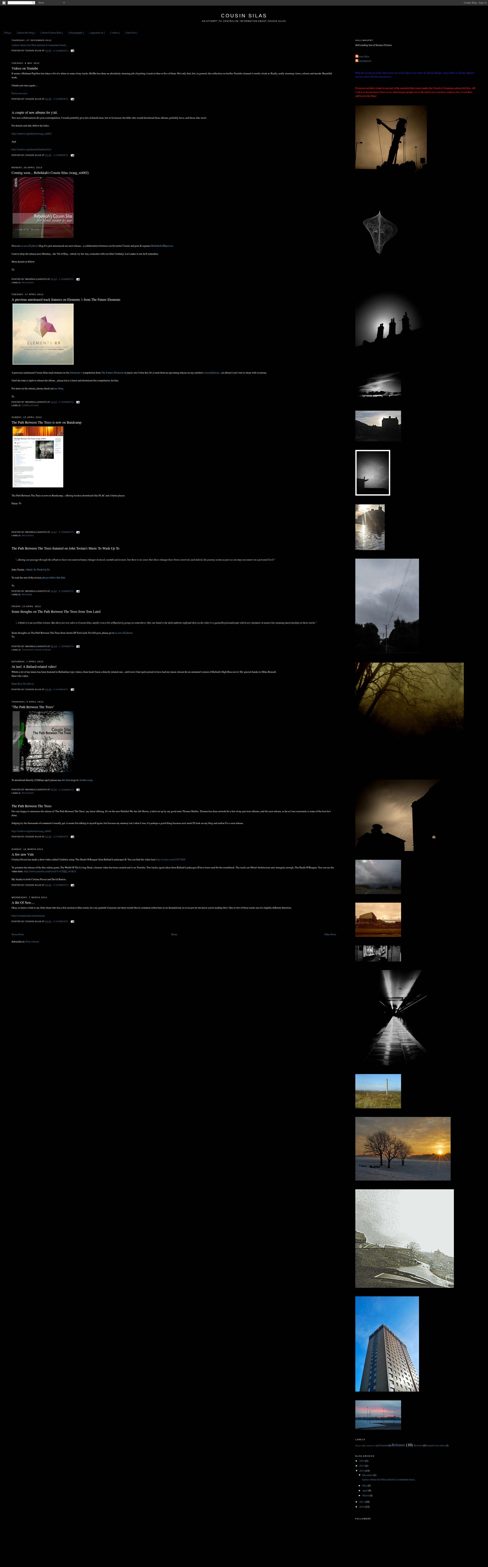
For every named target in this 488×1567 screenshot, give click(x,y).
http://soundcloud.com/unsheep (28, 915)
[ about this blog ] (26, 32)
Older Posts (330, 934)
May (365, 1485)
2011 (362, 1501)
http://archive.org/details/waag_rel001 (31, 831)
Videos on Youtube (25, 68)
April (365, 1490)
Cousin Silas (244, 15)
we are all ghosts (29, 245)
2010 (362, 1506)
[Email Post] (72, 51)
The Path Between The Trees (31, 806)
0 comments (60, 51)
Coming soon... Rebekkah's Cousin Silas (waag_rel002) (50, 172)
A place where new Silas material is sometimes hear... (389, 1479)
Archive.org (85, 780)
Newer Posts (18, 934)
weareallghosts (211, 372)
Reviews (27, 595)
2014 (362, 1460)
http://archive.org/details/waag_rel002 (31, 133)
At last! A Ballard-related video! (34, 666)
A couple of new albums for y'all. (35, 112)
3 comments (60, 837)
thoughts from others (36, 650)
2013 (362, 1465)
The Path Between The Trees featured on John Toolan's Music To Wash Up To (65, 548)
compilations (30, 405)
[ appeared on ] (97, 32)
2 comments (60, 99)
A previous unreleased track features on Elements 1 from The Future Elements (66, 299)
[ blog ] (7, 32)
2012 (362, 1470)
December (367, 1475)
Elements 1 (76, 372)
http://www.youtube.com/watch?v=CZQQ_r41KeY (50, 871)
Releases (28, 283)
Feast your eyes (19, 93)
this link (66, 780)
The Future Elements (112, 372)
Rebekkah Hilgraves (162, 245)
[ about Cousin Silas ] (52, 32)
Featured (383, 1445)
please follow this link (53, 577)
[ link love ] (131, 32)
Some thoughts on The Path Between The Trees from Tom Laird (56, 611)
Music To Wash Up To (38, 569)
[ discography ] (76, 32)
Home (174, 934)
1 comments (60, 155)
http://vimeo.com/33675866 (170, 859)
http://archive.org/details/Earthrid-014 (31, 149)
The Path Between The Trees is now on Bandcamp (46, 422)
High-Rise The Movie (23, 683)
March (366, 1495)
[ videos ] (115, 32)
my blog (58, 388)
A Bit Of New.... (23, 902)
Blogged (358, 1445)
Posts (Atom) (32, 941)
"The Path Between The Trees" (33, 707)
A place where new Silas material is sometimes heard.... (40, 45)
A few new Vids (23, 854)
